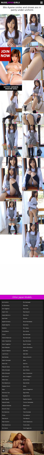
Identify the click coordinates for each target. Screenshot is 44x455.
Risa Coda (25, 308)
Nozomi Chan (6, 408)
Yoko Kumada (27, 412)
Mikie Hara (5, 379)
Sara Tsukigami (27, 376)
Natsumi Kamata (6, 405)
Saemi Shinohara (27, 347)
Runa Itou (25, 325)
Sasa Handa (26, 383)
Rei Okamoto (5, 412)
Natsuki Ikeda (5, 402)
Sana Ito (25, 363)
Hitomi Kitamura (6, 337)
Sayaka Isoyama (27, 399)
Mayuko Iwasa (6, 367)
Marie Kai (4, 363)
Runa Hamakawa (27, 321)
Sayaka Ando (26, 396)
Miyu (3, 389)
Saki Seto (25, 354)
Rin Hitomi (5, 428)
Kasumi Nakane (6, 350)
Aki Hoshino (5, 302)
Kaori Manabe (6, 347)
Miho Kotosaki (6, 370)
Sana (24, 360)
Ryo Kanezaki (26, 337)
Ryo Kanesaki (26, 334)
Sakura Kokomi (27, 357)
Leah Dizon (5, 354)
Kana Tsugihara (6, 344)
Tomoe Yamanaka (28, 402)
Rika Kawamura (6, 425)
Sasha (24, 386)
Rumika (25, 318)
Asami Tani (5, 312)
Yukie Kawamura (27, 421)
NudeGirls (10, 2)
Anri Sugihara (5, 308)
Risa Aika (25, 305)
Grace (4, 334)
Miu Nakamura (6, 383)
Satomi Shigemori (28, 389)
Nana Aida (5, 396)
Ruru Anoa (26, 331)
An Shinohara (5, 305)
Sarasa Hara (26, 379)
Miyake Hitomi (6, 386)
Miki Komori (5, 376)
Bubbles (4, 328)
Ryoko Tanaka (27, 344)
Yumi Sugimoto (27, 428)
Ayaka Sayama (6, 325)
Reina (3, 415)
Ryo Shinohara (27, 341)
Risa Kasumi (26, 312)
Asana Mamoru (6, 315)
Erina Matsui (5, 331)
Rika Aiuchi (5, 418)
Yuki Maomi (26, 418)
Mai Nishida (5, 357)
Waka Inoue (26, 405)
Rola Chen (26, 315)
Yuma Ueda (26, 425)
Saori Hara (26, 367)
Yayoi (24, 408)
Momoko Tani (6, 392)
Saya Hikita (26, 392)
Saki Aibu (25, 350)
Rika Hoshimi (5, 421)
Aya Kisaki (4, 318)
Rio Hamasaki (26, 302)
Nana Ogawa (5, 399)
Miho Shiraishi (6, 373)
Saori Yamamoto (27, 373)
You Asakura (26, 415)
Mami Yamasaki (6, 360)
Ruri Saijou (26, 328)
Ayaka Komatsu (6, 321)
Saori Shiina (26, 370)
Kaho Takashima (6, 341)
